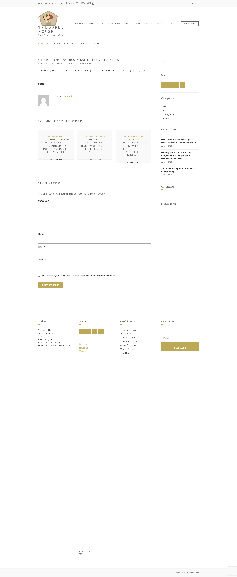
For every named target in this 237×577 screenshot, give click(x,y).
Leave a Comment (88, 63)
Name (41, 234)
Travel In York (126, 334)
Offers (164, 110)
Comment (43, 201)
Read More (56, 159)
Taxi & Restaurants (128, 341)
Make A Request (127, 349)
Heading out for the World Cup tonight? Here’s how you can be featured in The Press (176, 155)
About (173, 23)
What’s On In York (128, 345)
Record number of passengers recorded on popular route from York (56, 146)
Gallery (149, 23)
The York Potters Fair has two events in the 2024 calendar (94, 146)
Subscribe (180, 348)
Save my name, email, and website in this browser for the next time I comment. (79, 275)
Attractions (114, 23)
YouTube (185, 3)
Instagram (182, 3)
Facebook (176, 3)
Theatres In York (127, 337)
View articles (70, 96)
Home (41, 44)
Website (42, 259)
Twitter (179, 3)
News (100, 23)
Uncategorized (168, 114)
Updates (165, 118)
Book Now (190, 23)
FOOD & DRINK (133, 23)
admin (72, 63)
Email (41, 247)
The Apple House (51, 29)
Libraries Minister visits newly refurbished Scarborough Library (133, 147)
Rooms (161, 23)
